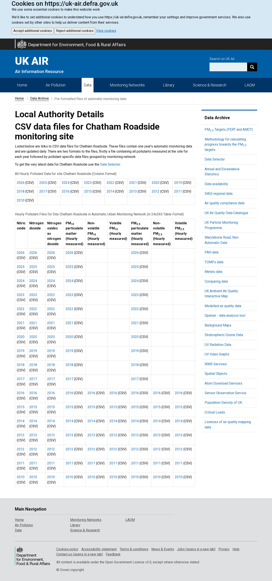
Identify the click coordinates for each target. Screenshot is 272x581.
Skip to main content (2, 41)
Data (87, 85)
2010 (20, 200)
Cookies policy (67, 549)
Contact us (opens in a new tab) (79, 554)
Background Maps (218, 325)
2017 (43, 191)
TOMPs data (214, 262)
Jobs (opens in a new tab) (196, 549)
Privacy (224, 549)
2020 (155, 183)
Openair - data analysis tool (225, 315)
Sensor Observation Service (225, 393)
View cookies (106, 31)
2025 (43, 183)
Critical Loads (215, 412)
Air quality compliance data (224, 203)
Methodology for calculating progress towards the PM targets (225, 144)
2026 (20, 183)
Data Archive (39, 98)
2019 (178, 183)
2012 (155, 191)
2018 (20, 191)
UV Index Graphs (217, 354)
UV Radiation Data (218, 345)
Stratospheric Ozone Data (224, 335)
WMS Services (216, 364)
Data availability (216, 184)
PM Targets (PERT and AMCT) (229, 129)
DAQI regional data (218, 194)
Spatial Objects (216, 374)
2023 (88, 183)
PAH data (211, 252)
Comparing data (216, 281)
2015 (88, 191)
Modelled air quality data (223, 306)
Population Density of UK (223, 403)
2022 (110, 183)
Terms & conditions (134, 549)
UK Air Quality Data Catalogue (226, 213)
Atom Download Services (223, 383)
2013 (133, 191)
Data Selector (110, 164)
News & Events (162, 549)
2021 (133, 183)
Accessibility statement (99, 549)
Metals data (213, 272)
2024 (65, 183)
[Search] (252, 67)
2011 (178, 191)
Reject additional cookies (75, 31)
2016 (65, 191)
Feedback (113, 554)
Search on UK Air (222, 59)
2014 (110, 191)
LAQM (250, 85)
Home (22, 85)
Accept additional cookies (32, 31)
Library (168, 85)
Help (235, 549)
